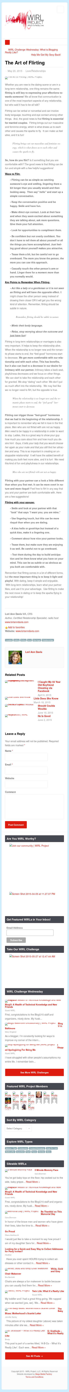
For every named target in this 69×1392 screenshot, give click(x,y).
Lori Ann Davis (33, 652)
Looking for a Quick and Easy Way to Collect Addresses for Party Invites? (34, 1250)
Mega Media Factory (43, 1374)
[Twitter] (46, 1384)
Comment (10, 792)
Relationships (47, 640)
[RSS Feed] (41, 1384)
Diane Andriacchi (12, 1235)
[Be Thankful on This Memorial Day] (21, 1211)
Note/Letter (10, 1151)
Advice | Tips (11, 1148)
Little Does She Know (46, 698)
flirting (23, 640)
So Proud (10, 1231)
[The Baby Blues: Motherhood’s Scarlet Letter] (30, 1308)
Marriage (36, 640)
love (29, 640)
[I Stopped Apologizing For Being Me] (30, 1044)
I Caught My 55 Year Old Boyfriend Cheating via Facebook (49, 686)
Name (8, 750)
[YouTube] (56, 1384)
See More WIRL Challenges (34, 1072)
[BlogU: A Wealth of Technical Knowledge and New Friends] (33, 999)
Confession (22, 1148)
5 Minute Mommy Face (46, 1170)
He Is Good (44, 716)
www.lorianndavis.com (16, 622)
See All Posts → (34, 1356)
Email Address (15, 927)
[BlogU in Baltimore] (30, 1022)
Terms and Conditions (34, 1376)
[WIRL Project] (24, 30)
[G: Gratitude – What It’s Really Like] (25, 1330)
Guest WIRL (10, 1010)
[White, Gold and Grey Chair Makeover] (26, 1268)
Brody (7, 1339)
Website (9, 778)
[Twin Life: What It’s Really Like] (17, 1290)
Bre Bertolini (10, 1277)
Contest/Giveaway (37, 1148)
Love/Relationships (36, 71)
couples (9, 640)
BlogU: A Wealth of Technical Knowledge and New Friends (31, 1005)
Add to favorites (16, 627)
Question (20, 1151)
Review (41, 1151)
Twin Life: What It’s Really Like (48, 1291)
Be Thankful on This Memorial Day (51, 1213)
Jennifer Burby (11, 1317)
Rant (28, 1151)
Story (48, 1151)
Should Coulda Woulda (46, 707)
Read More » (33, 1181)
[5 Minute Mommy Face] (18, 1169)
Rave (34, 1151)
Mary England (10, 1031)
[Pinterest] (61, 1384)
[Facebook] (51, 1384)
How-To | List (52, 1148)
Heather (8, 1254)
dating (16, 640)
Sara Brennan (40, 1173)
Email (8, 764)
